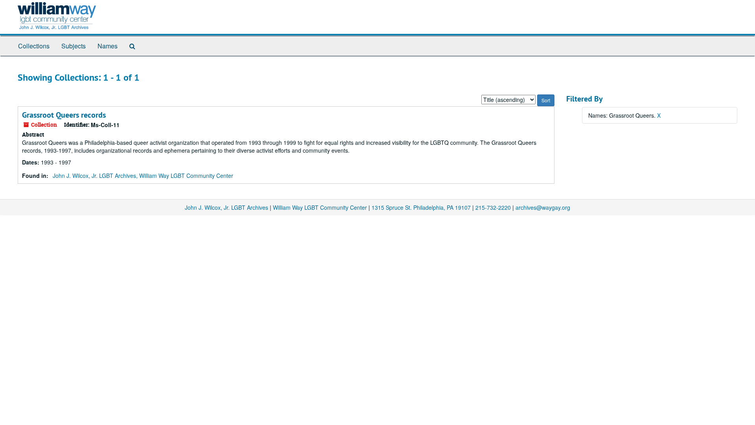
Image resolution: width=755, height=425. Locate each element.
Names (108, 45)
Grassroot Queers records (64, 115)
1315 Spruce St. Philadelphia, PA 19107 (421, 207)
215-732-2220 (493, 207)
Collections (34, 45)
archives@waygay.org (543, 207)
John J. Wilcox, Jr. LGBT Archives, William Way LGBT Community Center (143, 175)
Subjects (73, 45)
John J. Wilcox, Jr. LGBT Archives (226, 207)
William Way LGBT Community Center (320, 207)
